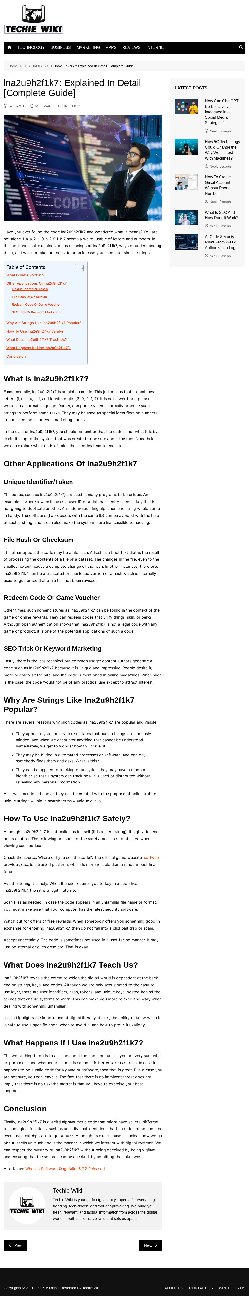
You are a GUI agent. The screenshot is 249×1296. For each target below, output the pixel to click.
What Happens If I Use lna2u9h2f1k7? (38, 348)
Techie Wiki (17, 106)
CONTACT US (201, 1288)
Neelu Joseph (220, 131)
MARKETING (88, 47)
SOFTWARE (44, 106)
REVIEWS (131, 47)
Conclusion (16, 356)
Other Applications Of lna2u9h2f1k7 (36, 283)
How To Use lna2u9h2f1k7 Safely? (35, 331)
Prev (18, 1245)
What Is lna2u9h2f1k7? (26, 275)
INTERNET (156, 47)
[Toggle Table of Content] (76, 268)
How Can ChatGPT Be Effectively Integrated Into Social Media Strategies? (222, 112)
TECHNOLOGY (31, 47)
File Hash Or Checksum (30, 297)
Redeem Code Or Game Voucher (36, 304)
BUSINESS (61, 47)
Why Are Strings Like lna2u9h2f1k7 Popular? (44, 323)
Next (148, 1245)
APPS (111, 47)
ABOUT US (173, 1288)
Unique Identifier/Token (30, 289)
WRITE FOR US (232, 1288)
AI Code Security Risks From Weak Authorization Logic (221, 242)
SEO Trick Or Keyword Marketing (36, 312)
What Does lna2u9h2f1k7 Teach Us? (37, 339)
